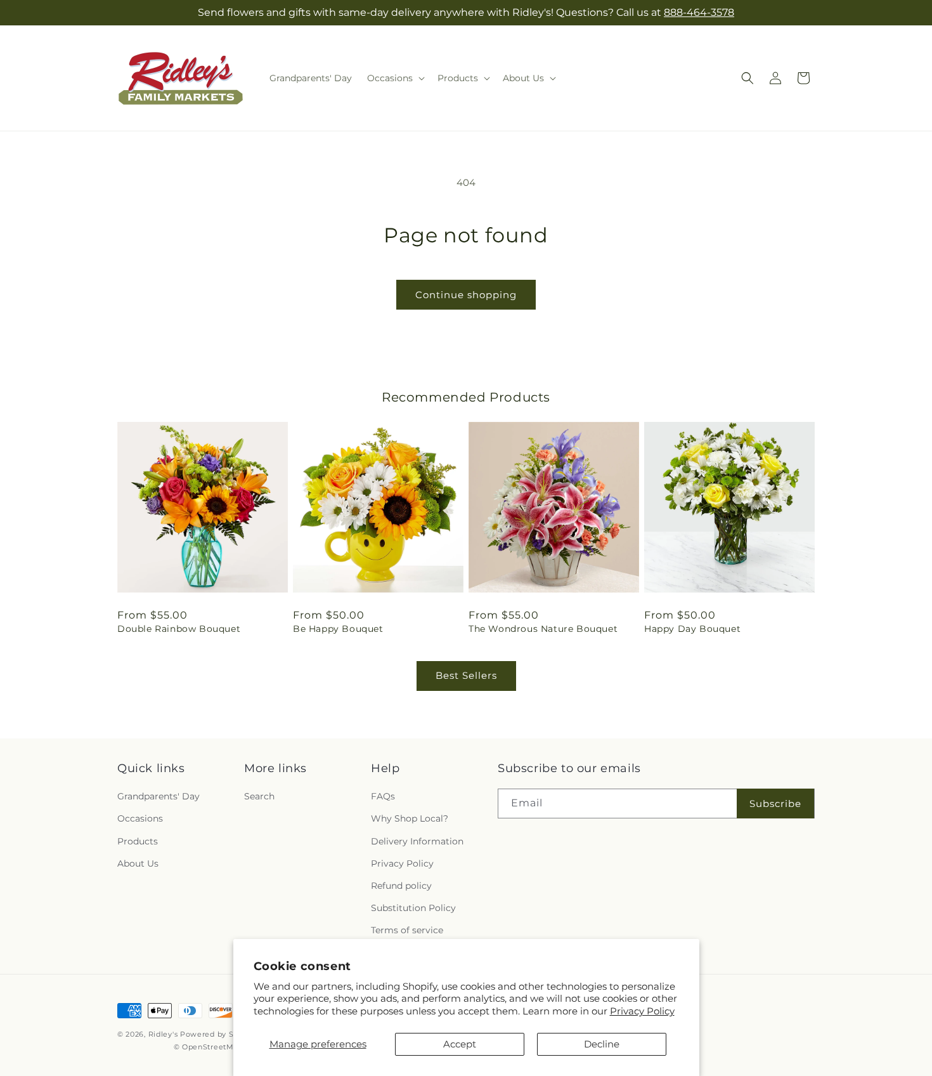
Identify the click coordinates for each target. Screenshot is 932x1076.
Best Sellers (466, 675)
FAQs (383, 796)
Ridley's (163, 1034)
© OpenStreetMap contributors (233, 1046)
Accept (459, 1044)
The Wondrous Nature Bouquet (543, 628)
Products (137, 841)
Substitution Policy (413, 908)
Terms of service (407, 930)
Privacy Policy (642, 1011)
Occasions (140, 818)
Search (259, 796)
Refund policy (401, 885)
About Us (138, 863)
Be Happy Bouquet (338, 628)
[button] (394, 78)
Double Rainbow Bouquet (178, 628)
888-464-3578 (699, 12)
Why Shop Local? (409, 818)
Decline (601, 1044)
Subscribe (775, 803)
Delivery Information (417, 841)
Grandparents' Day (158, 796)
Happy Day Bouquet (692, 628)
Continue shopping (466, 295)
